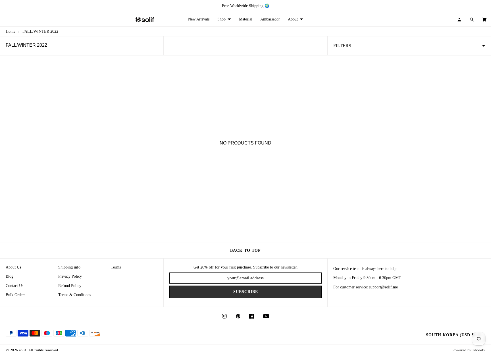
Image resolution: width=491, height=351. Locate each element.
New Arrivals (198, 19)
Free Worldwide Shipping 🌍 (245, 6)
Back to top (245, 250)
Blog (9, 276)
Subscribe (245, 292)
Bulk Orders (15, 295)
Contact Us (14, 286)
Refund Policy (69, 286)
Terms (116, 267)
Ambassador (270, 19)
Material (245, 19)
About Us (13, 267)
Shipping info (69, 267)
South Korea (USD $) (451, 335)
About (293, 19)
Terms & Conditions (74, 295)
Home (10, 31)
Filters (342, 45)
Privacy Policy (70, 276)
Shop (221, 19)
